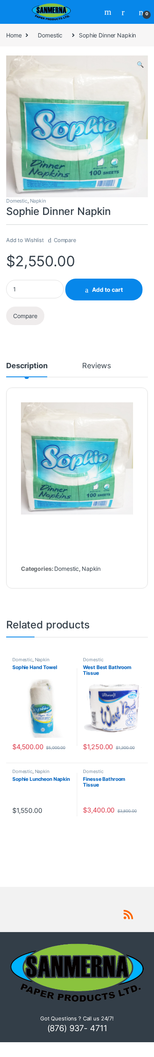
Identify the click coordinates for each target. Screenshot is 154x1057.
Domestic (50, 35)
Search (108, 11)
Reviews (96, 366)
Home (13, 35)
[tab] (26, 369)
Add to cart (107, 289)
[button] (140, 64)
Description (26, 366)
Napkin (38, 201)
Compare (65, 240)
